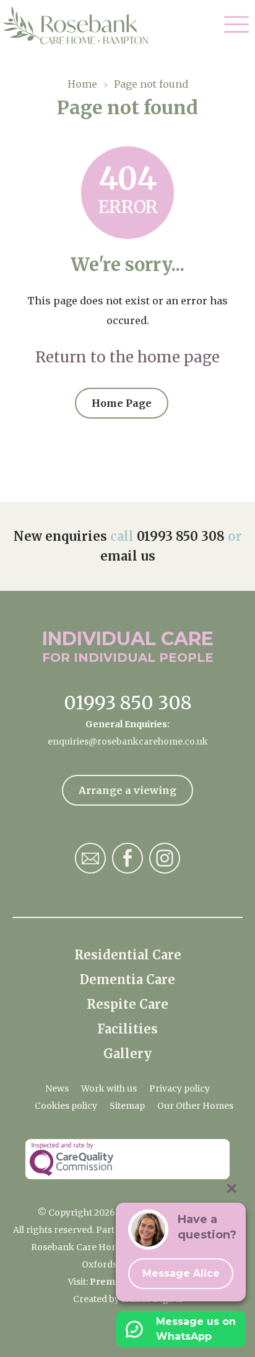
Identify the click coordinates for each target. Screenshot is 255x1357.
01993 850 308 (181, 536)
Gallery (127, 1053)
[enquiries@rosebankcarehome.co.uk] (90, 858)
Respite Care (127, 1004)
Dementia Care (127, 979)
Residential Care (127, 954)
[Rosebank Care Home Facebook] (127, 858)
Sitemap (127, 1105)
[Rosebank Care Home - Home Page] (82, 25)
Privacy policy (179, 1088)
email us (127, 556)
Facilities (127, 1029)
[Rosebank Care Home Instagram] (164, 858)
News (57, 1088)
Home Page (122, 403)
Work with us (109, 1088)
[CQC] (127, 1159)
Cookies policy (66, 1105)
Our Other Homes (195, 1105)
